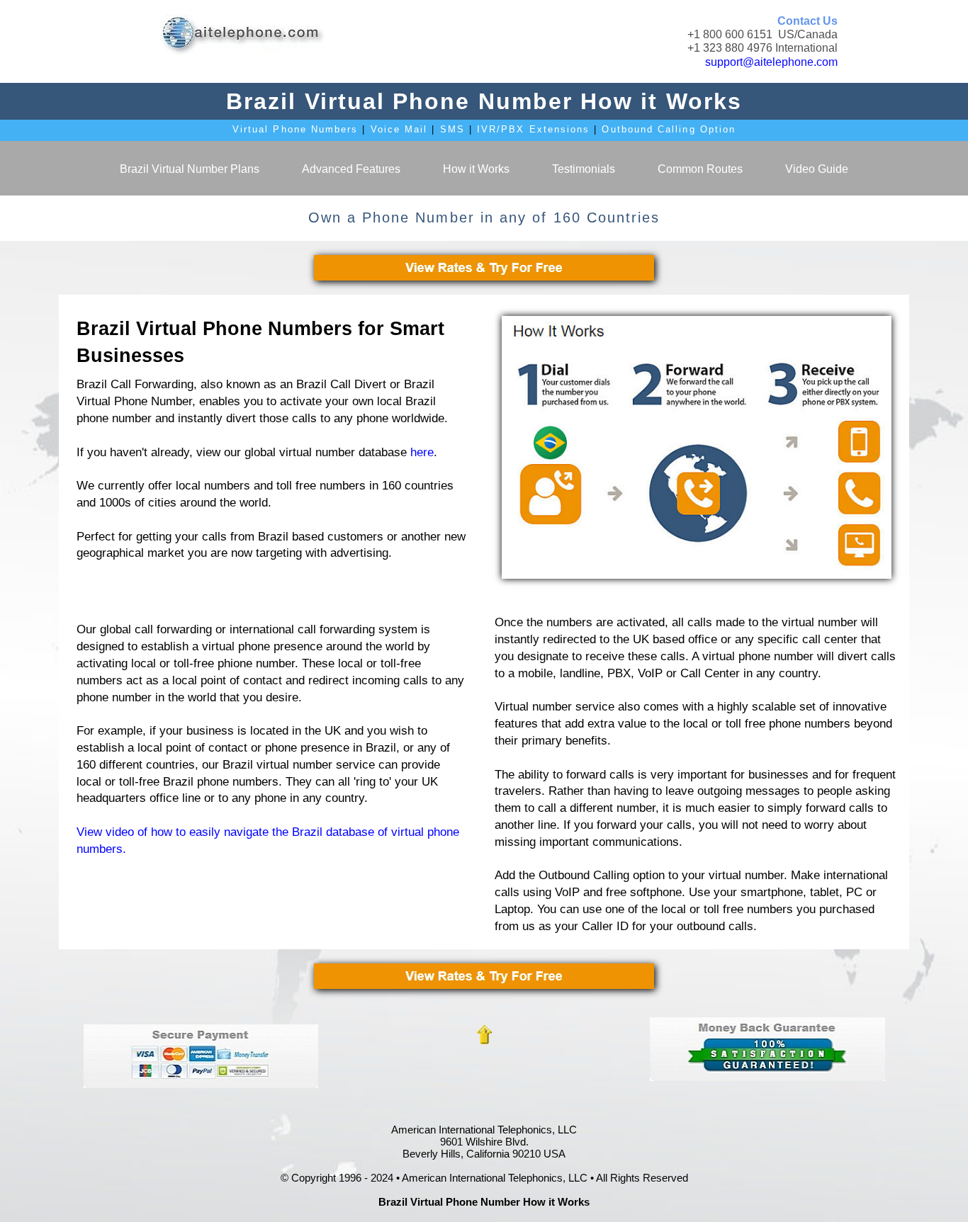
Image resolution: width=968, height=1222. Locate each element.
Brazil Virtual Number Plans (189, 169)
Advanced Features (351, 169)
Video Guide (816, 169)
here (422, 452)
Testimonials (583, 169)
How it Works (476, 169)
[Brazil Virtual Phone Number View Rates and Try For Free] (484, 268)
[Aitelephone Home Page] (242, 34)
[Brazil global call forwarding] (696, 447)
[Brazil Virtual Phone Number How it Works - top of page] (484, 1034)
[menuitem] (190, 168)
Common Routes (700, 169)
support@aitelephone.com (771, 62)
